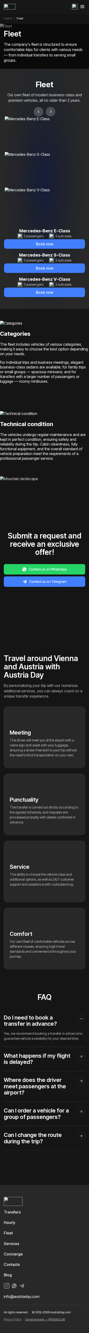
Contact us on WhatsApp (48, 569)
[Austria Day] (21, 6)
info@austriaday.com (21, 1296)
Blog (8, 1275)
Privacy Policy (12, 1319)
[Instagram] (6, 1286)
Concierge (13, 1254)
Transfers (12, 1212)
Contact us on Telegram (47, 581)
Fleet (8, 1233)
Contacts (12, 1264)
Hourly (9, 1222)
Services (11, 1243)
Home (8, 18)
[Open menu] (82, 6)
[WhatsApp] (75, 6)
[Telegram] (22, 1286)
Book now (44, 244)
